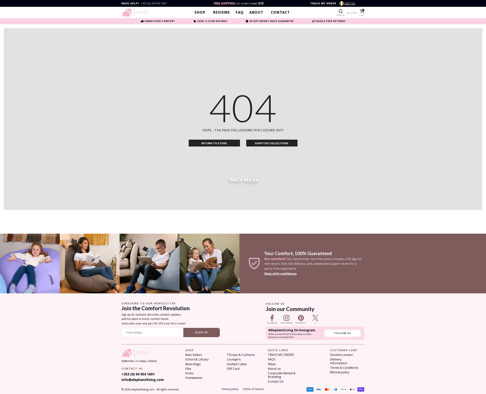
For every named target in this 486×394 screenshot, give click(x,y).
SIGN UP (201, 332)
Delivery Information (338, 361)
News (272, 364)
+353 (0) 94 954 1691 (154, 3)
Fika (188, 369)
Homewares (193, 378)
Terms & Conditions (344, 368)
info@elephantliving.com (143, 379)
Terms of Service (253, 389)
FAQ (240, 12)
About (256, 12)
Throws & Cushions (241, 355)
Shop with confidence (280, 274)
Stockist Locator (341, 355)
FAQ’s (272, 359)
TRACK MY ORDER (323, 3)
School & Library (197, 359)
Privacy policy (230, 389)
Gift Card (233, 369)
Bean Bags (193, 364)
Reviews (221, 12)
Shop (199, 12)
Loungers (234, 359)
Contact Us (275, 381)
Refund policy (339, 372)
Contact (280, 12)
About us (274, 369)
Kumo (189, 373)
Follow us (342, 333)
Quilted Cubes (237, 364)
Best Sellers (193, 355)
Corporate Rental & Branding (281, 375)
